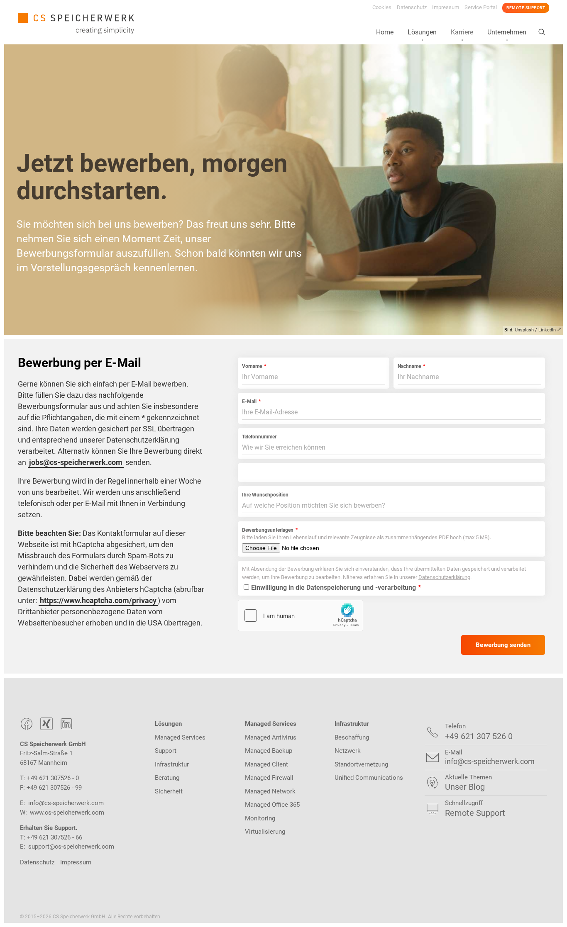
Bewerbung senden (503, 645)
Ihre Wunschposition (265, 495)
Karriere (462, 32)
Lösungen (422, 32)
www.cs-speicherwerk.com (67, 812)
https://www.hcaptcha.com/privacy (98, 600)
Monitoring (260, 818)
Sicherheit (169, 791)
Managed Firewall (269, 777)
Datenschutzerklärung (444, 577)
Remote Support (525, 7)
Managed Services (180, 737)
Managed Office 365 (272, 804)
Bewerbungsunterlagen (267, 530)
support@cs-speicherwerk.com (71, 846)
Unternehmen (506, 32)
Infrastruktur (172, 764)
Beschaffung (352, 737)
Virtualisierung (265, 831)
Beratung (167, 777)
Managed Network (270, 791)
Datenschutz (412, 7)
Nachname (409, 366)
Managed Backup (268, 750)
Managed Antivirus (270, 737)
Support (165, 750)
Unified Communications (369, 777)
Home (384, 32)
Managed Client (266, 764)
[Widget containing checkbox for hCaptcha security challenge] (300, 615)
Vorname (252, 366)
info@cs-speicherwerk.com (66, 803)
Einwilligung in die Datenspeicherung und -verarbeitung (333, 587)
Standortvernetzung (361, 764)
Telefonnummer (259, 437)
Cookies (381, 7)
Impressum (445, 7)
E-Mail (249, 401)
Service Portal (480, 7)
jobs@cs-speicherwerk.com (75, 462)
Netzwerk (348, 750)
